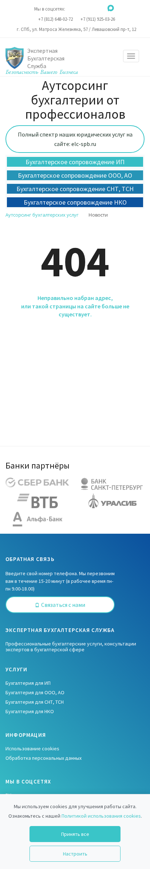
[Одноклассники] (81, 7)
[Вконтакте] (71, 7)
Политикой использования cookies (101, 816)
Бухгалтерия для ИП (28, 683)
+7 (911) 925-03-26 (97, 19)
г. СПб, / (76, 29)
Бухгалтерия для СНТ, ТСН (34, 702)
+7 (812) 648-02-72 (55, 19)
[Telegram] (101, 7)
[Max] (110, 7)
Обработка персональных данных (43, 758)
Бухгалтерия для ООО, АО (34, 692)
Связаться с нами (63, 604)
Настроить (75, 853)
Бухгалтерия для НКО (29, 711)
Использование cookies (32, 748)
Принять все (75, 834)
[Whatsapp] (91, 7)
